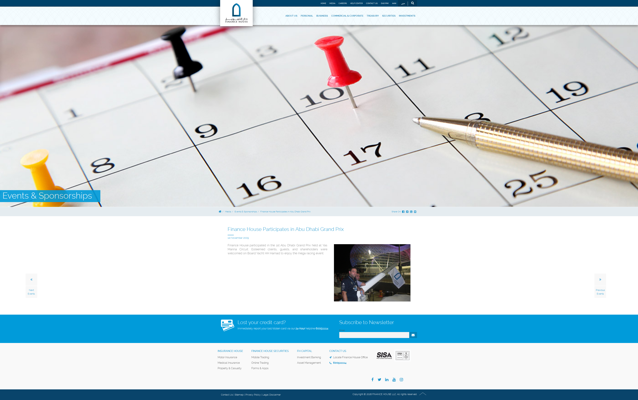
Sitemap (239, 394)
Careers (343, 3)
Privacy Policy (253, 394)
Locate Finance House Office (350, 357)
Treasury (373, 15)
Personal (307, 15)
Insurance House (230, 351)
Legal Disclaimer (272, 394)
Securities (389, 15)
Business (322, 15)
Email (342, 330)
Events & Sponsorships (246, 211)
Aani (394, 3)
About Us (291, 15)
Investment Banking (309, 357)
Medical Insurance (229, 362)
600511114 (322, 328)
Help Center (356, 3)
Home (323, 3)
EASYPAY (385, 3)
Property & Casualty (230, 368)
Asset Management (309, 362)
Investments (407, 15)
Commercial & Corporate (347, 15)
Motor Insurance (227, 357)
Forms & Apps (259, 368)
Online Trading (260, 362)
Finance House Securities (270, 351)
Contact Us (372, 3)
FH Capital (304, 351)
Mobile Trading (260, 357)
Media (332, 3)
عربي (403, 3)
